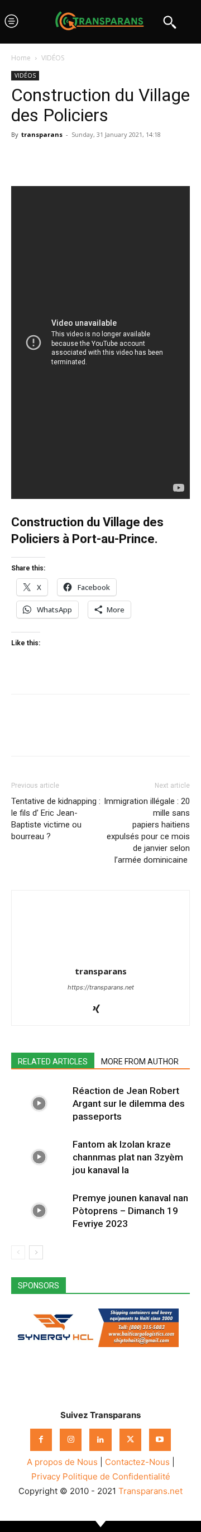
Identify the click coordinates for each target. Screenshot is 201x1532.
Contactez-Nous (137, 1462)
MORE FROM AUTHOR (140, 1061)
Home (21, 58)
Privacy (45, 1476)
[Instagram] (71, 1439)
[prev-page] (18, 1252)
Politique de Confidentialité (116, 1476)
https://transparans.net (101, 987)
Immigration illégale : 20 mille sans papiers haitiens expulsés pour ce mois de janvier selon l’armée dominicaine (147, 830)
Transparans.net (150, 1491)
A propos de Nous (62, 1462)
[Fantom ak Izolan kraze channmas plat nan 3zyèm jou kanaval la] (39, 1157)
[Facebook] (22, 160)
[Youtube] (160, 1439)
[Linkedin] (99, 160)
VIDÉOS (52, 58)
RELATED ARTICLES (53, 1061)
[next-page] (36, 1252)
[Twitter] (48, 160)
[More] (125, 160)
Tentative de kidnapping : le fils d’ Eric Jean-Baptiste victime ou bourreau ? (55, 818)
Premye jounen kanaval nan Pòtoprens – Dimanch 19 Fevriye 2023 (130, 1210)
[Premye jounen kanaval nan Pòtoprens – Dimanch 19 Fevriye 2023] (39, 1211)
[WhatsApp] (74, 160)
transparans (42, 134)
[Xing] (101, 1009)
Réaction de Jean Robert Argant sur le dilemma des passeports (129, 1103)
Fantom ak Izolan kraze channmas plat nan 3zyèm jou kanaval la (128, 1157)
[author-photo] (100, 955)
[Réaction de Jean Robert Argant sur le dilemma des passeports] (39, 1103)
